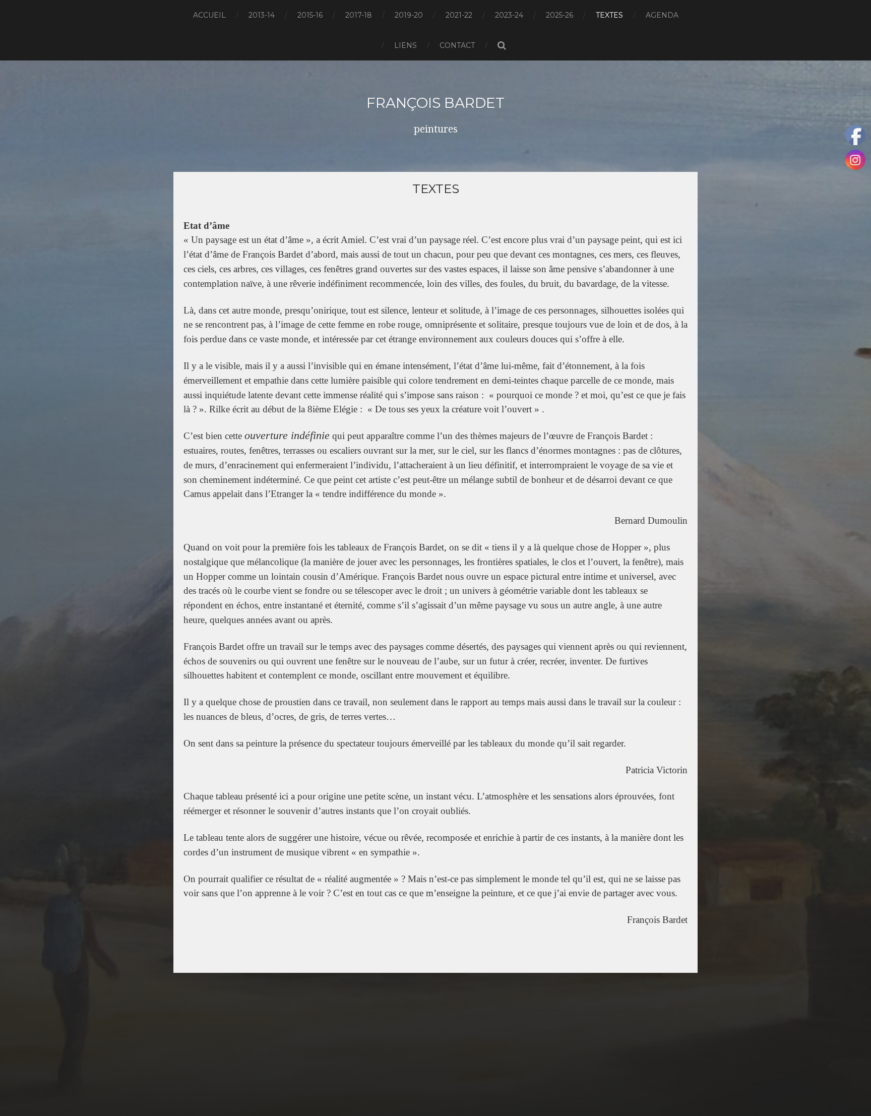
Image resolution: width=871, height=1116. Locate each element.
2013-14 (261, 15)
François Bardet (435, 102)
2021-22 (459, 15)
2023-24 (509, 15)
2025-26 (559, 15)
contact (457, 45)
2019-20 (409, 15)
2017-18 (358, 15)
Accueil (209, 15)
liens (405, 45)
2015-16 (310, 15)
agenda (662, 15)
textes (609, 15)
